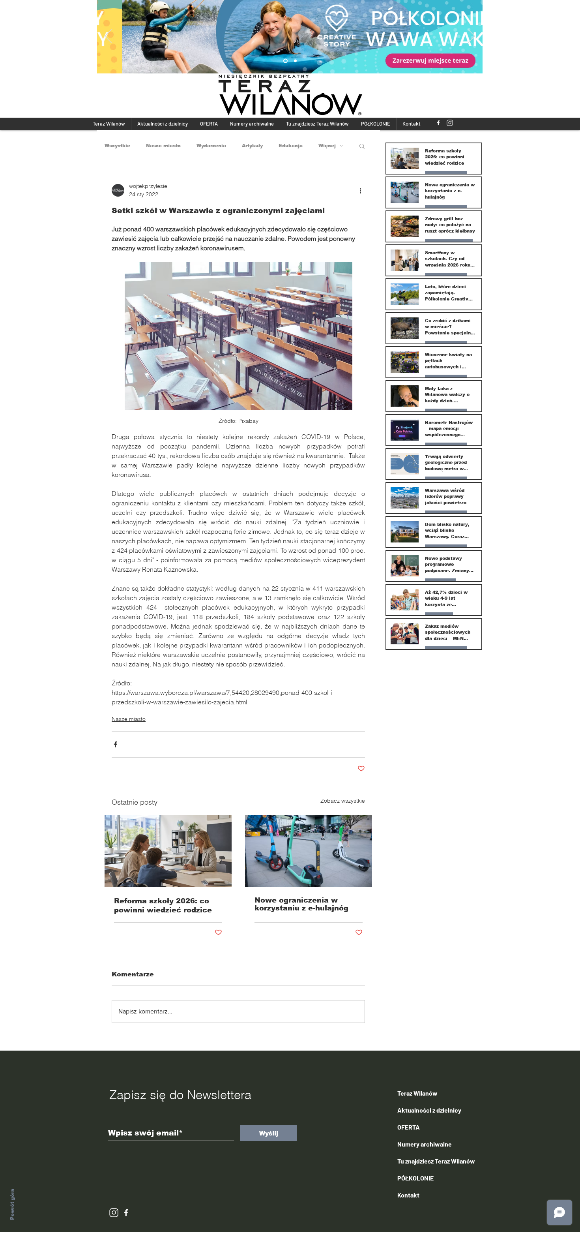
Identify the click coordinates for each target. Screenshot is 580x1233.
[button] (362, 146)
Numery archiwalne (424, 1144)
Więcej (327, 145)
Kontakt (408, 1195)
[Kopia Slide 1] (285, 61)
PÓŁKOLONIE (415, 1178)
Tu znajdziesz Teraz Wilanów (436, 1161)
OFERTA (408, 1127)
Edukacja (291, 145)
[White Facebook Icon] (126, 1212)
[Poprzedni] (108, 36)
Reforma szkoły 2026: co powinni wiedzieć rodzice (163, 905)
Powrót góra (12, 1204)
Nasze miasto (163, 145)
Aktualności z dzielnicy (429, 1110)
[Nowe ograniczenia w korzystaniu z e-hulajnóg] (308, 851)
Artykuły (252, 145)
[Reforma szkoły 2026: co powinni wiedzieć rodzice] (168, 851)
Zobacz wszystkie (342, 800)
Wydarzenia (211, 145)
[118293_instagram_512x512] (450, 123)
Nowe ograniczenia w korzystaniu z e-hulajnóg (301, 904)
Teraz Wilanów (417, 1093)
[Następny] (471, 36)
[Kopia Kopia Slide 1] (295, 61)
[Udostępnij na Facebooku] (115, 744)
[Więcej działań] (360, 190)
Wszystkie (117, 145)
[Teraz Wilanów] (438, 123)
